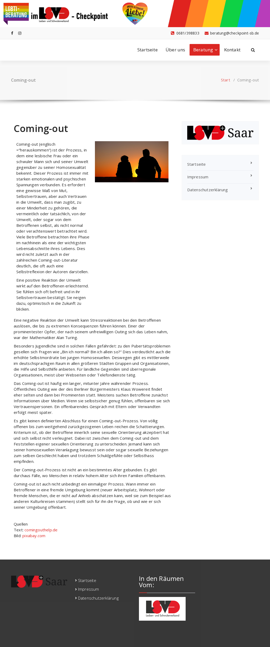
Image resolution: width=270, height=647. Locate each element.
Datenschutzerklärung (207, 189)
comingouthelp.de (41, 529)
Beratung (203, 50)
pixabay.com (33, 535)
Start (225, 79)
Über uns (175, 50)
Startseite (147, 50)
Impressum (198, 176)
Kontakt (232, 50)
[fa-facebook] (12, 33)
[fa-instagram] (19, 33)
